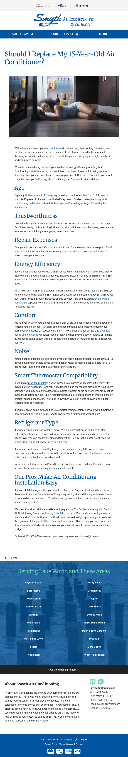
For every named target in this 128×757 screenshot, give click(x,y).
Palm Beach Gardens (94, 630)
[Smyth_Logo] (64, 13)
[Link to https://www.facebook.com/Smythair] (93, 682)
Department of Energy (41, 195)
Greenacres (94, 590)
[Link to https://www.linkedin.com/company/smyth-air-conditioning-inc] (101, 682)
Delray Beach (94, 582)
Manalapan (33, 622)
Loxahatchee (94, 614)
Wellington (33, 654)
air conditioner (53, 148)
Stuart (33, 646)
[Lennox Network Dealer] (44, 6)
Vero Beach (94, 646)
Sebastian (94, 638)
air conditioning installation (51, 513)
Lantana (33, 614)
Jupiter (94, 598)
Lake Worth (94, 606)
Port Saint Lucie (33, 638)
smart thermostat (36, 383)
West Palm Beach (94, 654)
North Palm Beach (94, 622)
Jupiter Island (34, 606)
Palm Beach (33, 630)
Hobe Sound (34, 598)
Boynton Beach (33, 582)
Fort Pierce (33, 590)
